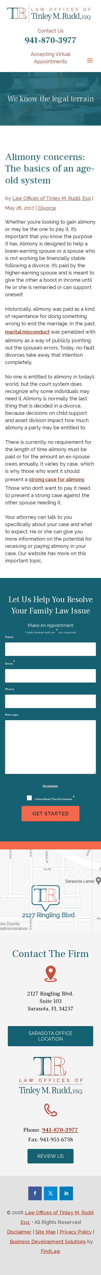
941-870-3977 (50, 40)
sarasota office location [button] (50, 1036)
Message (11, 714)
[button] (90, 60)
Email (10, 663)
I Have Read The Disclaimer (54, 798)
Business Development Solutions (48, 1241)
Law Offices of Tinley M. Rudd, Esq (51, 198)
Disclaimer (50, 785)
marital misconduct (27, 332)
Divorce (47, 208)
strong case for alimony (56, 479)
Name (9, 636)
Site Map (45, 1232)
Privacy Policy (76, 1232)
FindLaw (50, 1251)
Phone (9, 689)
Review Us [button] (50, 1156)
